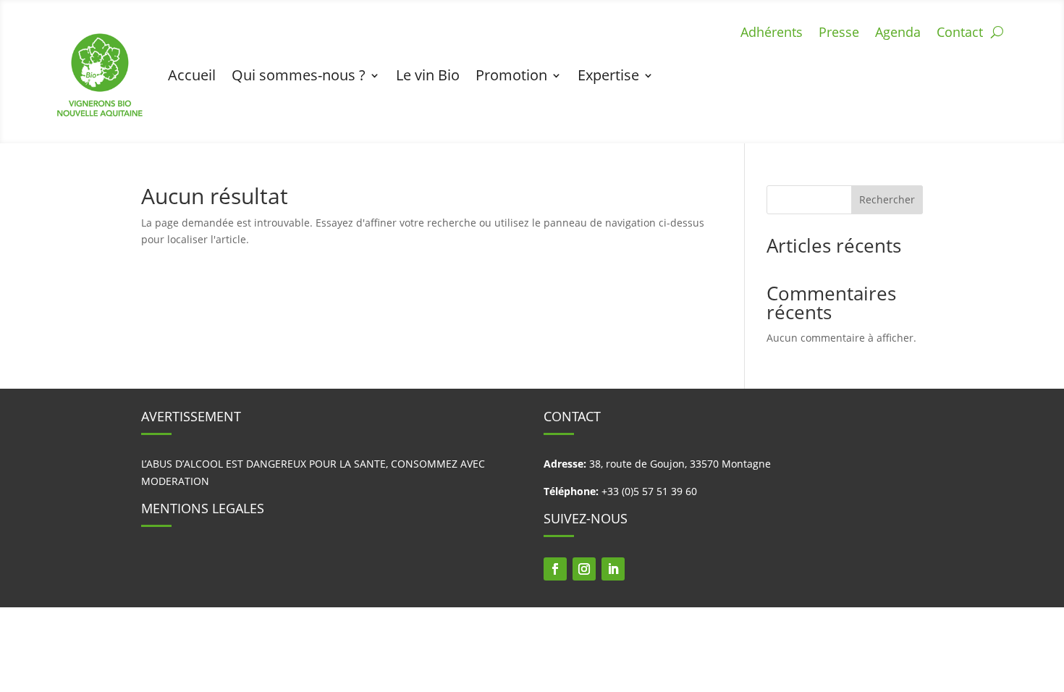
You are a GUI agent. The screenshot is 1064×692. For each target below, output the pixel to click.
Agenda (898, 34)
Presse (839, 34)
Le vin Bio (428, 75)
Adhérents (771, 34)
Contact (960, 34)
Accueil (192, 75)
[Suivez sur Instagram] (584, 569)
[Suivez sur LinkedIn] (613, 569)
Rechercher (887, 199)
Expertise (608, 75)
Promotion (511, 75)
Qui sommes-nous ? (299, 75)
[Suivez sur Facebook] (555, 569)
